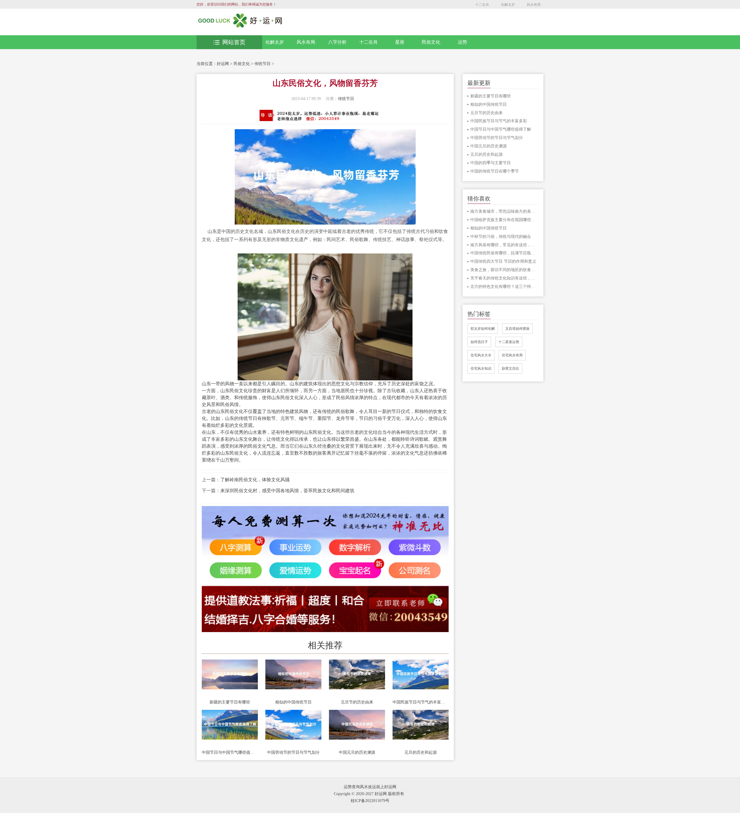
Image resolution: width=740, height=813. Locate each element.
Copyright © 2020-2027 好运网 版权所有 (369, 794)
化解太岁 (508, 5)
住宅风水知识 (481, 368)
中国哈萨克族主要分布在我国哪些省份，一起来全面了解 (504, 220)
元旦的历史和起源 (420, 752)
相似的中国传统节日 (293, 702)
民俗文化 (431, 42)
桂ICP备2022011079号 (370, 801)
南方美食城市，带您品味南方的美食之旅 (504, 211)
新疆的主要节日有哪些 (230, 702)
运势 (462, 42)
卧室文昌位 (510, 368)
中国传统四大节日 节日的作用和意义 (503, 261)
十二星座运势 (508, 342)
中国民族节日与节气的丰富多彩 (421, 702)
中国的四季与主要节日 (490, 163)
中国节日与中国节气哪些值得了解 (230, 752)
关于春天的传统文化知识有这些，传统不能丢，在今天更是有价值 (504, 278)
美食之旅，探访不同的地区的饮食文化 (504, 270)
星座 (399, 42)
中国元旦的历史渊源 (357, 752)
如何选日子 (479, 342)
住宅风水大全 (481, 355)
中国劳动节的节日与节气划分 (293, 752)
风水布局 (534, 5)
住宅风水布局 (512, 355)
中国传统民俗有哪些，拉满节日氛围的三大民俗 (504, 253)
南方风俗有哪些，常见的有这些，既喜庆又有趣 (504, 245)
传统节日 (262, 64)
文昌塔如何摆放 (517, 329)
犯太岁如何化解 (483, 329)
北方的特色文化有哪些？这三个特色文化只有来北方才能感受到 (504, 286)
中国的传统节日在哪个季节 (494, 171)
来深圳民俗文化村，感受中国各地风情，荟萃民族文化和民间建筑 (287, 490)
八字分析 (337, 42)
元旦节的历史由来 (357, 702)
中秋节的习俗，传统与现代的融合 (500, 236)
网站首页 (233, 42)
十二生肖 (482, 5)
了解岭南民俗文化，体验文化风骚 (255, 479)
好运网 (223, 64)
